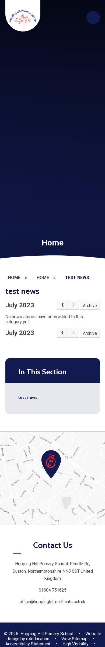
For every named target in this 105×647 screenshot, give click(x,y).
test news (77, 277)
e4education (37, 638)
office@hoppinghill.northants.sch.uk (52, 601)
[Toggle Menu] (93, 17)
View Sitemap (74, 638)
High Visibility (75, 643)
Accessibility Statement (27, 643)
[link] (73, 305)
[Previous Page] (62, 305)
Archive (90, 305)
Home (14, 277)
